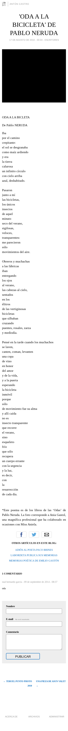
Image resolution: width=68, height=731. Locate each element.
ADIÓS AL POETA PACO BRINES (34, 550)
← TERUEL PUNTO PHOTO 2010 (17, 683)
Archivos (34, 716)
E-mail (18, 619)
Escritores (52, 40)
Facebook (21, 534)
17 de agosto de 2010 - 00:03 (26, 40)
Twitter (34, 534)
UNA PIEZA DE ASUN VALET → (51, 683)
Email (47, 534)
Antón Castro (19, 4)
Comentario (12, 632)
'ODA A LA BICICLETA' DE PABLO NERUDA (34, 24)
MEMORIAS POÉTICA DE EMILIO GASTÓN (34, 560)
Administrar (56, 716)
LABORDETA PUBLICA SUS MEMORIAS (34, 555)
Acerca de (11, 716)
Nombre (10, 606)
